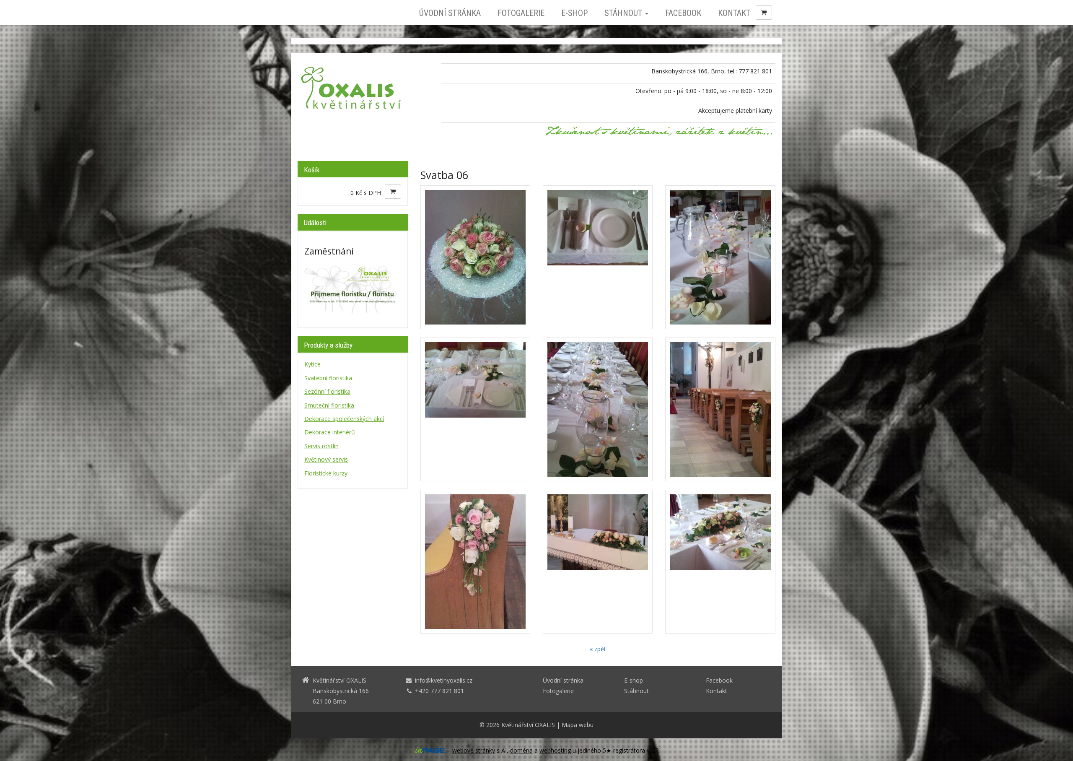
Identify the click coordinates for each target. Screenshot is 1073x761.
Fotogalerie (521, 13)
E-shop (574, 13)
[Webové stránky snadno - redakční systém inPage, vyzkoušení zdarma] (430, 750)
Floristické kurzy (325, 473)
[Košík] (764, 12)
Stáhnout (624, 13)
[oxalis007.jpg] (475, 562)
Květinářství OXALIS (528, 725)
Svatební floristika (328, 378)
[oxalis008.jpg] (598, 562)
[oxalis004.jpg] (475, 409)
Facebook (683, 13)
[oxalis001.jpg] (475, 257)
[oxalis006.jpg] (720, 409)
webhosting (555, 750)
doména (521, 750)
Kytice (312, 364)
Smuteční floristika (329, 405)
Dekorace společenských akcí (344, 419)
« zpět (598, 649)
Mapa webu (578, 725)
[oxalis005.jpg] (598, 409)
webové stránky (473, 750)
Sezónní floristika (327, 391)
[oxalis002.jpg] (598, 257)
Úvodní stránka (450, 13)
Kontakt (734, 13)
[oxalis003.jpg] (720, 257)
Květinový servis (326, 459)
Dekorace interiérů (329, 432)
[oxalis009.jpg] (720, 562)
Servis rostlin (321, 446)
